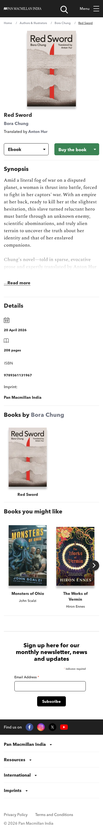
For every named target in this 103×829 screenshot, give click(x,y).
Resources (14, 759)
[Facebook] (29, 727)
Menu (85, 8)
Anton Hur (37, 131)
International (17, 775)
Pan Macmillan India (25, 744)
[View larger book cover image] (51, 68)
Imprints (13, 790)
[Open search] (64, 9)
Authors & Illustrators (33, 23)
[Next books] (94, 565)
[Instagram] (41, 727)
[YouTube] (64, 727)
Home (8, 23)
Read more (18, 283)
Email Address (26, 677)
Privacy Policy (16, 814)
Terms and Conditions (54, 814)
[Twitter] (52, 727)
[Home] (22, 9)
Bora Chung (63, 23)
